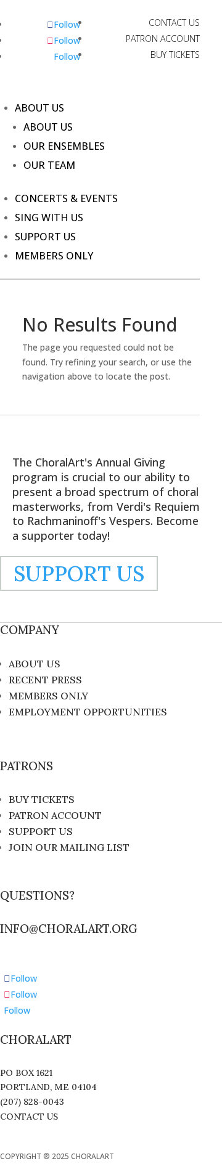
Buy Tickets (175, 54)
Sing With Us (49, 217)
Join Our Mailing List (69, 847)
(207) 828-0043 (32, 1101)
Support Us (45, 236)
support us (79, 573)
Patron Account (163, 38)
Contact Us (174, 22)
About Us (39, 108)
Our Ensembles (64, 146)
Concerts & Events (66, 198)
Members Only (54, 256)
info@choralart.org (69, 928)
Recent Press (45, 680)
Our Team (49, 165)
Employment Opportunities (88, 712)
